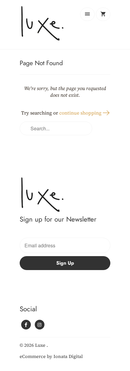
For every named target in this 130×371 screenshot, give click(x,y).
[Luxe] (44, 27)
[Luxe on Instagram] (39, 324)
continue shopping (81, 112)
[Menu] (87, 14)
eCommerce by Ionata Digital (51, 356)
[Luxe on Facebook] (26, 324)
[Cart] (103, 14)
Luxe (41, 345)
